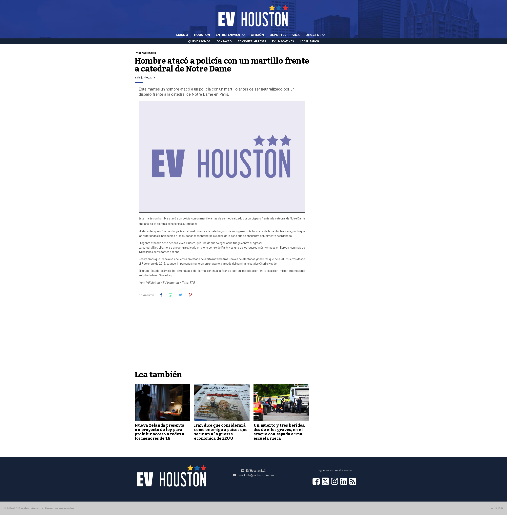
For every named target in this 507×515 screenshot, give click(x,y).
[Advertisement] (222, 338)
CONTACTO (224, 41)
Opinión (257, 35)
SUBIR (499, 508)
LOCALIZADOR (309, 41)
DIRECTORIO (315, 35)
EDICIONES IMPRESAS (252, 41)
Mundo (182, 35)
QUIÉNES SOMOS (199, 41)
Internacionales (145, 52)
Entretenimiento (230, 35)
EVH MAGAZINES (283, 41)
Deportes (278, 35)
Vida (296, 35)
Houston (202, 35)
